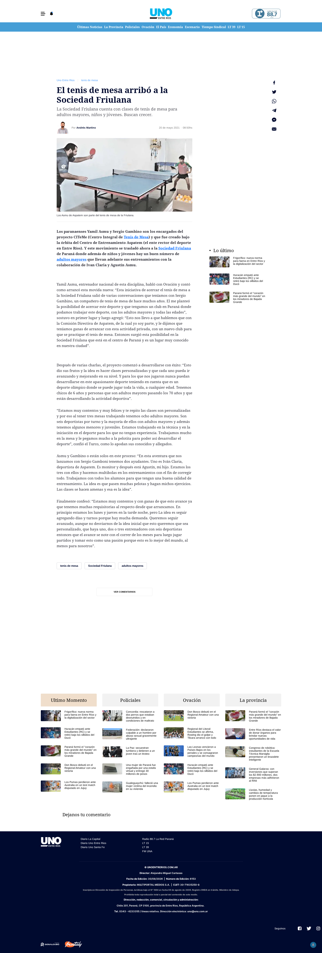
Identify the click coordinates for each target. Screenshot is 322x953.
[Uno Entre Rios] (161, 13)
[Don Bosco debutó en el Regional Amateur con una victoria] (69, 768)
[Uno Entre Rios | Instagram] (318, 928)
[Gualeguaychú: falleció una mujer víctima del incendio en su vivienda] (130, 786)
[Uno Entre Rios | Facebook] (299, 928)
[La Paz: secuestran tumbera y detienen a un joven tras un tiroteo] (130, 751)
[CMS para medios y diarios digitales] (50, 944)
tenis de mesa (89, 80)
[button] (43, 13)
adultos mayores (71, 259)
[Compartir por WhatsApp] (274, 101)
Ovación (148, 26)
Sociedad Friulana (174, 248)
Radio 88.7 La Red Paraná (158, 838)
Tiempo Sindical (214, 26)
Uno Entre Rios (66, 80)
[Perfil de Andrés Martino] (63, 128)
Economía (175, 26)
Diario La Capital (90, 838)
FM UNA (147, 851)
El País (161, 26)
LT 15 (241, 26)
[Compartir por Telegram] (274, 110)
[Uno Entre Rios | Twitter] (309, 928)
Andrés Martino (86, 127)
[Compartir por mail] (274, 129)
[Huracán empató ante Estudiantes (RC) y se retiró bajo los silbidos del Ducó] (237, 279)
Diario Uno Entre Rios (93, 843)
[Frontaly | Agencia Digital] (70, 944)
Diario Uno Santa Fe (93, 847)
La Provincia (113, 26)
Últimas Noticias (89, 26)
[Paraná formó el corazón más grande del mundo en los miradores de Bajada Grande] (237, 297)
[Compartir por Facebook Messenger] (274, 120)
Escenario (192, 26)
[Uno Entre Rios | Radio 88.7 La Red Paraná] (265, 14)
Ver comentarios (124, 592)
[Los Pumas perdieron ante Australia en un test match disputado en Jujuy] (69, 786)
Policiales (132, 26)
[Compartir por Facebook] (274, 82)
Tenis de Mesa (136, 237)
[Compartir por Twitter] (274, 92)
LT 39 (231, 26)
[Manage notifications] (313, 945)
